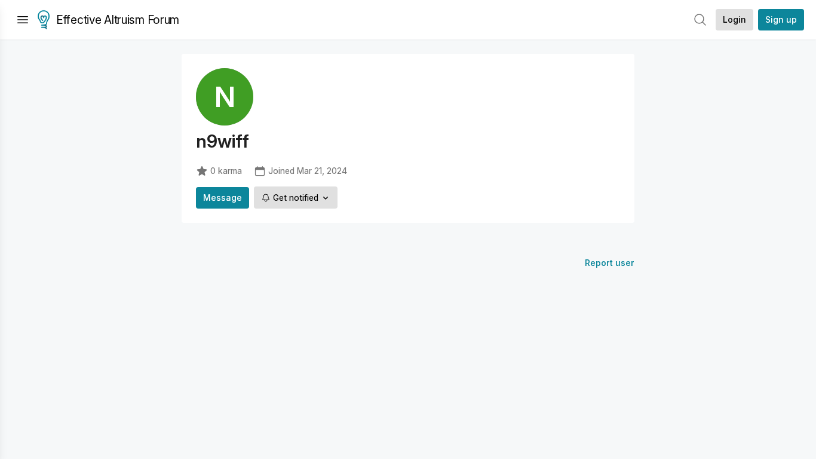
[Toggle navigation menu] (22, 19)
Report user (609, 263)
